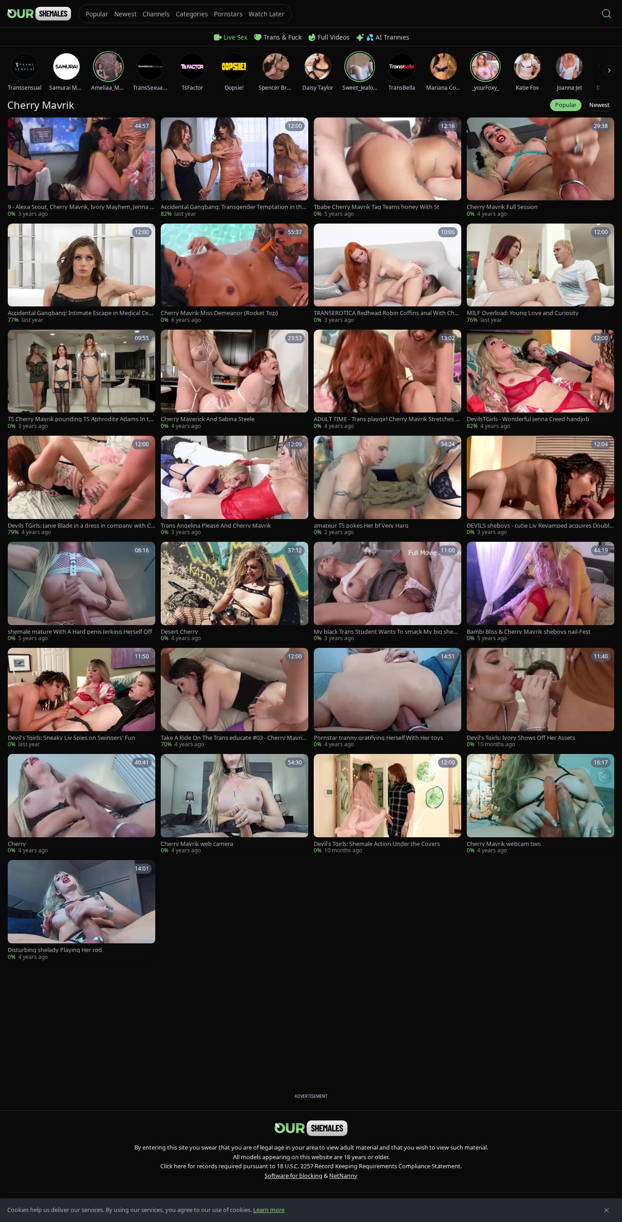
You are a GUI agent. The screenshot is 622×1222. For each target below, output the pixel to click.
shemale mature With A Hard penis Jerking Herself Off (80, 632)
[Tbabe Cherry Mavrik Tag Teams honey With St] (387, 167)
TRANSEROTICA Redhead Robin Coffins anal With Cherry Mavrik (387, 313)
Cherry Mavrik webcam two (504, 844)
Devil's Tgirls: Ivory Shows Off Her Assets (521, 738)
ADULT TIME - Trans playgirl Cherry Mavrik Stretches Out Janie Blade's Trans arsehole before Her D (387, 419)
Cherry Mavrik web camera (197, 844)
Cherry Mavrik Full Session (502, 207)
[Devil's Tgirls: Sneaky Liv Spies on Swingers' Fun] (81, 698)
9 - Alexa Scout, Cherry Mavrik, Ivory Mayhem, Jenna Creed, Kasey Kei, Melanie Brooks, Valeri (80, 207)
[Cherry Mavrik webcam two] (540, 804)
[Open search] (606, 13)
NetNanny (343, 1175)
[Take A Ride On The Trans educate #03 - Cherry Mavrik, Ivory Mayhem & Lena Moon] (234, 698)
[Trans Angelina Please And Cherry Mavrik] (234, 486)
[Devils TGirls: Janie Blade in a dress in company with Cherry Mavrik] (81, 486)
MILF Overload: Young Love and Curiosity (523, 313)
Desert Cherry (179, 632)
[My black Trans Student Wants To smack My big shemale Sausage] (387, 592)
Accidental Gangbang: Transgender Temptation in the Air (233, 207)
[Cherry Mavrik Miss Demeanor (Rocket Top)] (234, 274)
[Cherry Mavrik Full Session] (540, 167)
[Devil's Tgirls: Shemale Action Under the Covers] (387, 804)
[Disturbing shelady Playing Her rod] (81, 910)
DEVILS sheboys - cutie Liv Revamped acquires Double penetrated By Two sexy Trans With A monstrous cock (539, 526)
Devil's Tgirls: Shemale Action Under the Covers (377, 844)
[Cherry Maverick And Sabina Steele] (234, 380)
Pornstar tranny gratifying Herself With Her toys (378, 738)
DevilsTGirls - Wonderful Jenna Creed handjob (528, 419)
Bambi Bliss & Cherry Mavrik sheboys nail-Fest (529, 632)
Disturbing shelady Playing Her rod (55, 950)
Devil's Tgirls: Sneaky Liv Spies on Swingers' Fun (71, 738)
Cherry (17, 844)
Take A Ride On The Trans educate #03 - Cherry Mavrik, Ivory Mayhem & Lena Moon (234, 738)
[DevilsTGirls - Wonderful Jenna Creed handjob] (540, 380)
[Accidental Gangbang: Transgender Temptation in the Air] (234, 167)
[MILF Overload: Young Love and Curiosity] (540, 274)
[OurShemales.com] (39, 13)
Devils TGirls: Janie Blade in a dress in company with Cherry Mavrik (81, 526)
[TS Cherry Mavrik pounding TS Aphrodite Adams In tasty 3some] (81, 380)
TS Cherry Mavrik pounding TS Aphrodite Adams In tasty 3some (81, 419)
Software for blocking (293, 1175)
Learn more (269, 1210)
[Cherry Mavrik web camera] (234, 804)
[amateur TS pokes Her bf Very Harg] (387, 486)
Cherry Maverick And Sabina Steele (208, 419)
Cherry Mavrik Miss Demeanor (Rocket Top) (219, 313)
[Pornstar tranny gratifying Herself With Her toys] (387, 698)
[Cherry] (81, 804)
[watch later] (17, 127)
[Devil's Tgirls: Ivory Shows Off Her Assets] (540, 698)
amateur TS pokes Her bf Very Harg (361, 526)
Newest (599, 105)
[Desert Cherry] (234, 592)
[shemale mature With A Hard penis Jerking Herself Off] (81, 592)
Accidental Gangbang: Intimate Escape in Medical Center (81, 313)
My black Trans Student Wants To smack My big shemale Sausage (386, 632)
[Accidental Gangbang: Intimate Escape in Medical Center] (81, 274)
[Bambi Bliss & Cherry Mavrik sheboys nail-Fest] (540, 592)
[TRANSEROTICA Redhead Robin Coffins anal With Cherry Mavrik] (387, 274)
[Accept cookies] (606, 1210)
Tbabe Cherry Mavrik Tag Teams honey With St (376, 207)
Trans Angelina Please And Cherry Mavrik (216, 526)
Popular (565, 105)
